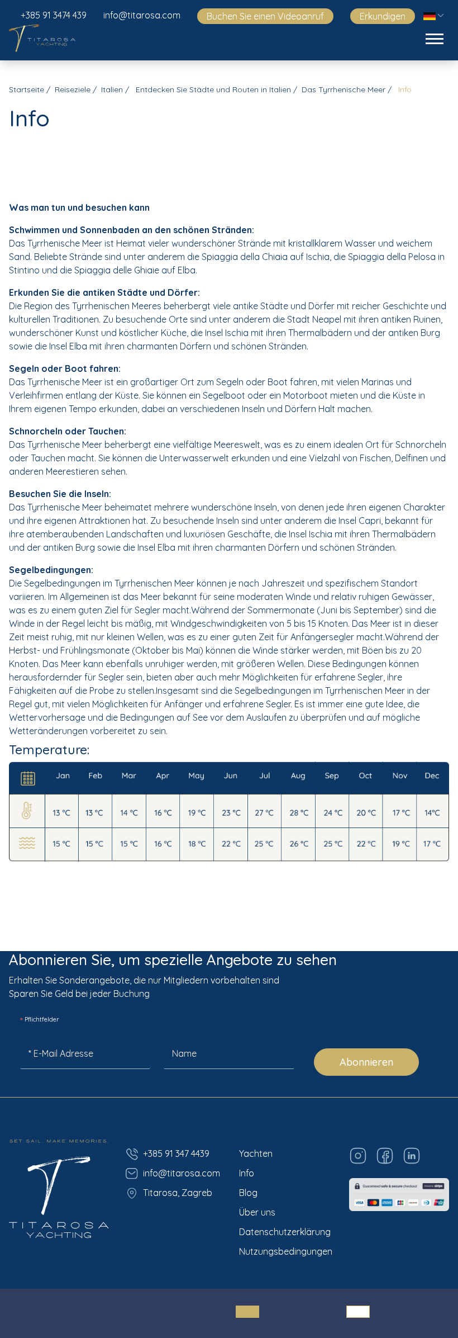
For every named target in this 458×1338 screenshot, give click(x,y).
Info (246, 1173)
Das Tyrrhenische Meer (343, 89)
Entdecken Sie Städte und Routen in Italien (212, 89)
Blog (248, 1192)
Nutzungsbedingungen (285, 1251)
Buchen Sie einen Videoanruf (265, 16)
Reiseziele (72, 89)
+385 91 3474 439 (54, 15)
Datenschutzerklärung (285, 1231)
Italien (112, 89)
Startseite (26, 89)
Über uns (257, 1212)
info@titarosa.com (141, 15)
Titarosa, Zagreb (177, 1192)
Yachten (256, 1153)
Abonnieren (366, 1062)
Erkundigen (382, 16)
